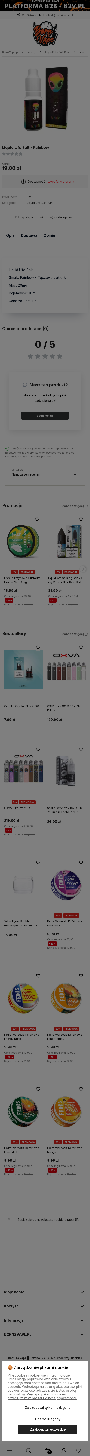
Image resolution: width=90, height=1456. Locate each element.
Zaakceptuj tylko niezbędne (48, 1408)
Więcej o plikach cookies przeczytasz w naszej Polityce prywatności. (42, 1396)
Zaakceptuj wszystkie (48, 1429)
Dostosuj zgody (47, 1419)
